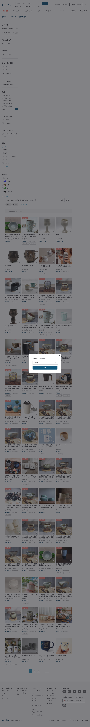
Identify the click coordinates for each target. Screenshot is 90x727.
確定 (45, 368)
